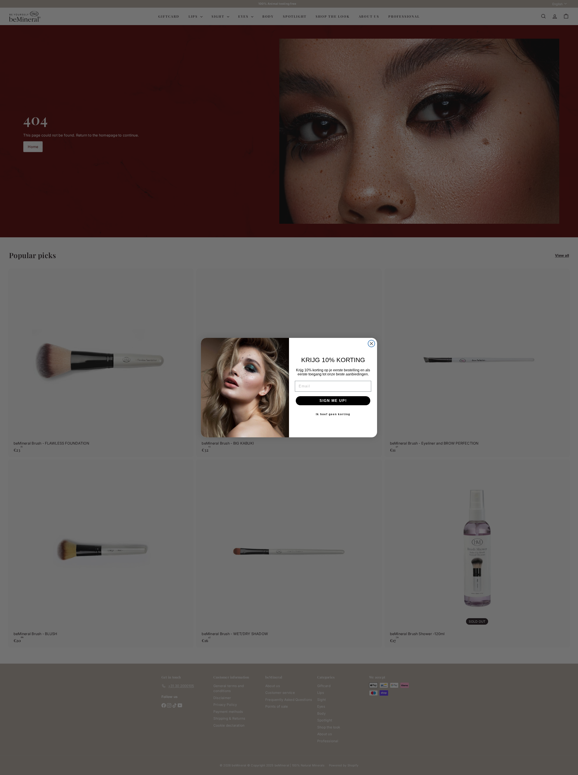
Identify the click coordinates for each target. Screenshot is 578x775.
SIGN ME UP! (333, 401)
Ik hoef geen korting (333, 414)
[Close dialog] (371, 343)
